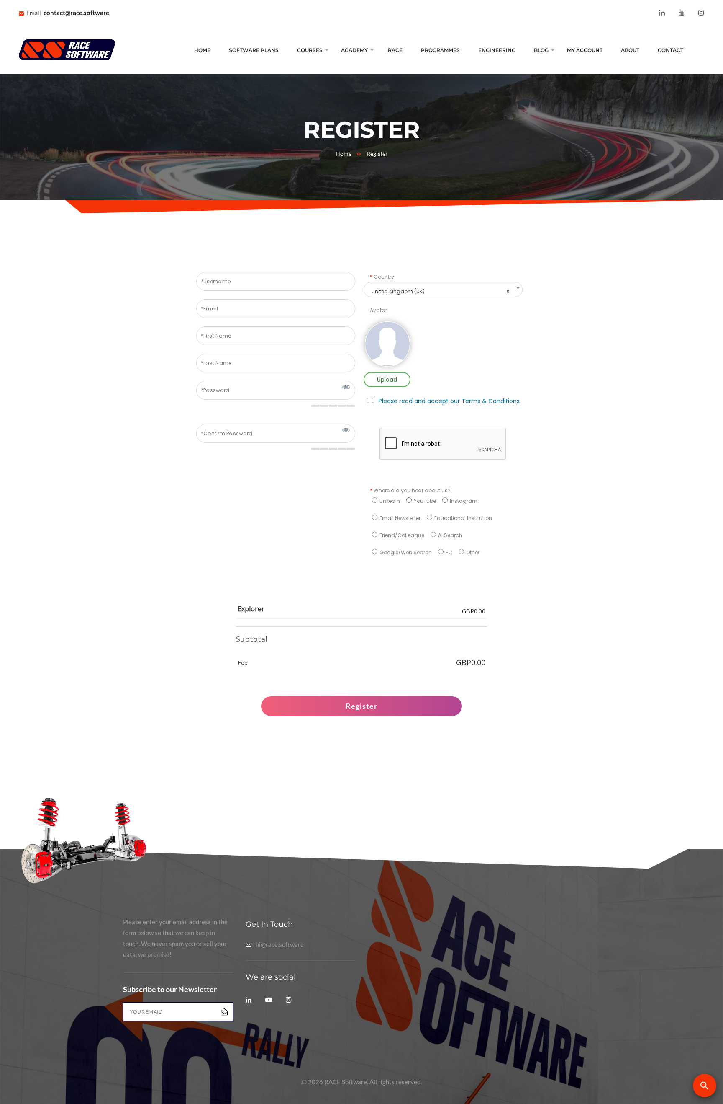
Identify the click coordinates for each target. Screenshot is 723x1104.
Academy (354, 50)
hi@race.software (280, 944)
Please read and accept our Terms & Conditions (449, 401)
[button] (704, 1085)
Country (382, 276)
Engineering (496, 50)
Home (202, 50)
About (630, 50)
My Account (584, 50)
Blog (541, 50)
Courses (310, 50)
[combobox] (443, 289)
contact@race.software (76, 12)
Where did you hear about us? (410, 490)
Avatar (378, 310)
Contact (670, 50)
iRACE (394, 50)
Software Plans (254, 50)
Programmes (440, 50)
